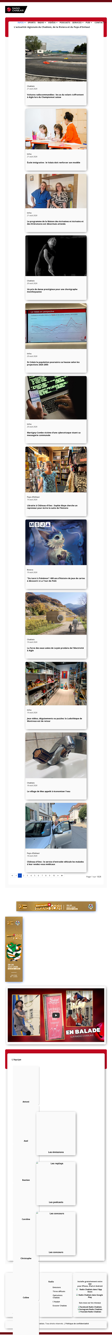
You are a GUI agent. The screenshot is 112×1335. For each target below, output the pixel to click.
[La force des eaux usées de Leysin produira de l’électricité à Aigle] (56, 613)
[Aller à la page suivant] (58, 875)
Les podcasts (56, 1202)
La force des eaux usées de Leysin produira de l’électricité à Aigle (55, 649)
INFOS (21, 22)
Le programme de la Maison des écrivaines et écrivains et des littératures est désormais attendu (55, 222)
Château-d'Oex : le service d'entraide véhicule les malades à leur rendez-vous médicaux (55, 863)
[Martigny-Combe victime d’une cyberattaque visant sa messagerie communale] (56, 397)
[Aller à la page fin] (62, 875)
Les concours (56, 1252)
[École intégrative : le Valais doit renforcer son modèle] (56, 129)
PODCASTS (65, 22)
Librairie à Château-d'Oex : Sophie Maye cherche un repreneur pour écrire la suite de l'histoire (52, 506)
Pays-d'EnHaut (33, 497)
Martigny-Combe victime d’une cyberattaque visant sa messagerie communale (53, 433)
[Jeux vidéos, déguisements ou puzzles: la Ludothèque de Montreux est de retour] (56, 683)
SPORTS (31, 22)
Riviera (30, 570)
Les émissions (56, 1152)
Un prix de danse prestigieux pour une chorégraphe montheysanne (52, 290)
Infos (29, 154)
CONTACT (99, 22)
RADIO (41, 22)
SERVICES (76, 22)
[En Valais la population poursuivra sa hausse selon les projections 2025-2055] (56, 326)
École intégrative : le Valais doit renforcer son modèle (53, 162)
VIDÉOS (51, 22)
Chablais (31, 86)
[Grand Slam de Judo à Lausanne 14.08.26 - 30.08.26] (56, 906)
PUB (88, 22)
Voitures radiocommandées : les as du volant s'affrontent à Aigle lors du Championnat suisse (55, 95)
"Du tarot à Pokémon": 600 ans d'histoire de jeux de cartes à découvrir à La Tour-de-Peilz (56, 579)
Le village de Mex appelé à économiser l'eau (48, 791)
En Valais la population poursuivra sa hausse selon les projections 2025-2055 (53, 363)
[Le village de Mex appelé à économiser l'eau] (56, 755)
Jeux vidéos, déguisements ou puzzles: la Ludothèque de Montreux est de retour (54, 719)
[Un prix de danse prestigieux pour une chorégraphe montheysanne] (56, 255)
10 (54, 875)
